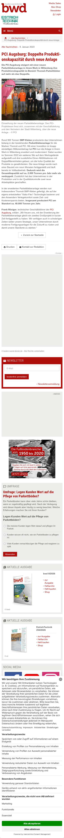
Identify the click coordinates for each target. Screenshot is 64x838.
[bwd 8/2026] (22, 606)
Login (57, 14)
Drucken (9, 247)
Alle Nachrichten (18, 38)
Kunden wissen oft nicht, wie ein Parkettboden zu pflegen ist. (33, 536)
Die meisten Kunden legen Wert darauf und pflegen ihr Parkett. (31, 527)
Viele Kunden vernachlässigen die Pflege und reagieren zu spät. (33, 545)
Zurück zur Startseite (32, 235)
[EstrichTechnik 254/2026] (19, 653)
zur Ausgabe (49, 581)
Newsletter (55, 10)
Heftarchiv (50, 586)
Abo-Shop (56, 7)
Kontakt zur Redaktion (31, 247)
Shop (47, 592)
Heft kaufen (50, 589)
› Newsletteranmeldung (48, 384)
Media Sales (55, 3)
